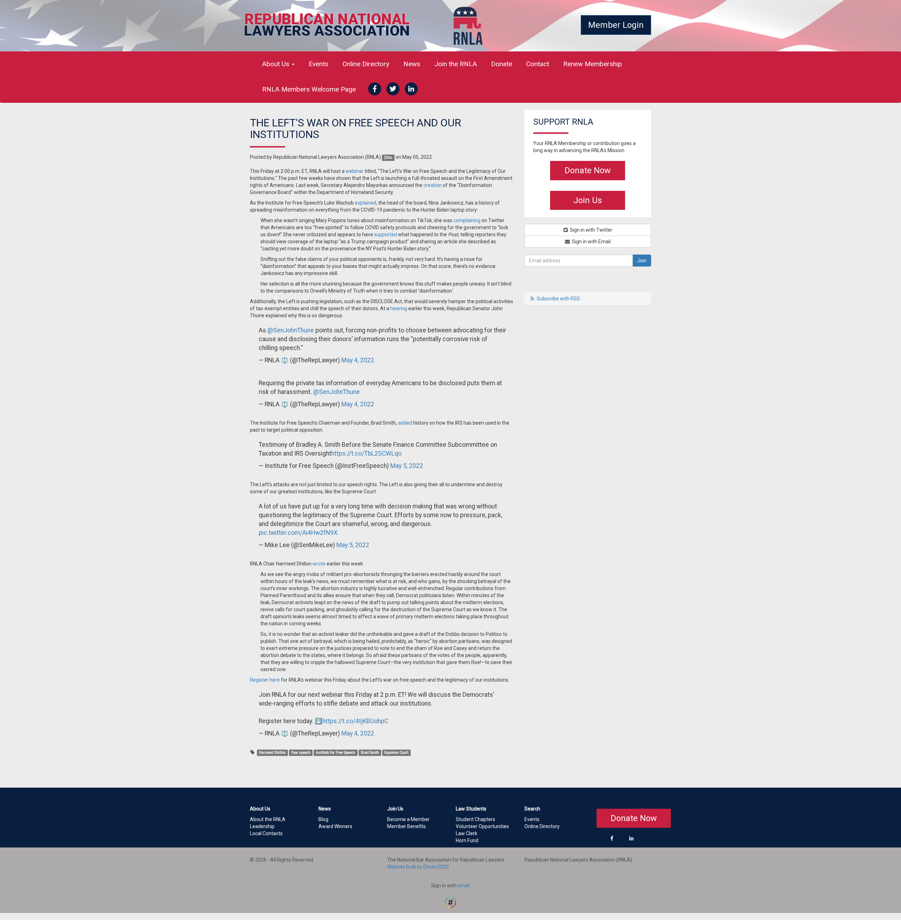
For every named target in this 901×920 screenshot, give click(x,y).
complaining (466, 220)
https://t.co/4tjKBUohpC (355, 721)
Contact (537, 64)
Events (318, 64)
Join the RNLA (455, 64)
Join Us (587, 200)
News (411, 64)
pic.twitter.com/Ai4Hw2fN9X (298, 532)
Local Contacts (266, 833)
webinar (355, 171)
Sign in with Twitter (590, 230)
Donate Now (588, 170)
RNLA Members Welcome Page (309, 89)
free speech (300, 752)
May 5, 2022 (406, 465)
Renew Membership (592, 64)
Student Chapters (475, 819)
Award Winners (335, 826)
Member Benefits (406, 826)
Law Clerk (466, 833)
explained (365, 203)
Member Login (616, 25)
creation (432, 185)
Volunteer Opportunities (482, 826)
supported (385, 234)
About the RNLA (267, 819)
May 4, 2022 (357, 360)
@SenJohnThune (290, 330)
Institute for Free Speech (335, 752)
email (464, 885)
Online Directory (365, 64)
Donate (501, 64)
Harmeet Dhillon (272, 752)
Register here (265, 680)
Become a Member (408, 819)
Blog (323, 819)
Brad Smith (370, 752)
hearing (398, 308)
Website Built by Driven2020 (418, 867)
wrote (319, 564)
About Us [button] (276, 64)
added (405, 423)
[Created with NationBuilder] (450, 902)
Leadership (262, 826)
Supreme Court (396, 752)
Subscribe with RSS (558, 298)
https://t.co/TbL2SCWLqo (366, 453)
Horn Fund (467, 840)
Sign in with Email (591, 241)
